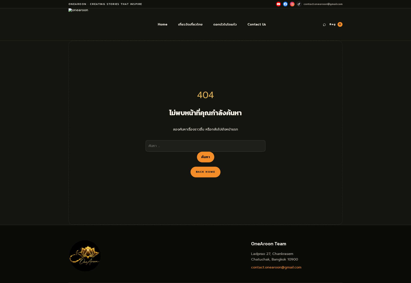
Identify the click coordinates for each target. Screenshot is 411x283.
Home (162, 24)
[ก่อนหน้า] (7, 141)
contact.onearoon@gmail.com (276, 267)
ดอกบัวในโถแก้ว (225, 24)
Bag (335, 24)
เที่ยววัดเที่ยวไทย (190, 24)
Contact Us (256, 24)
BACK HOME (205, 172)
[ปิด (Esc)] (406, 4)
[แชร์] (397, 4)
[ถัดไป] (403, 141)
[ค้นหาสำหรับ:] (205, 145)
